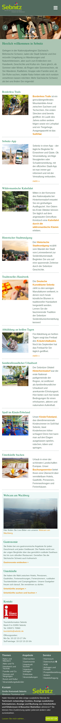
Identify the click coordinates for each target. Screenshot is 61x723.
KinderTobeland (48, 417)
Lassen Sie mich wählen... (13, 718)
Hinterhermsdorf (41, 371)
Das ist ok (51, 718)
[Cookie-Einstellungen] (56, 662)
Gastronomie (29, 662)
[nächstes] (56, 27)
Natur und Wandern (7, 660)
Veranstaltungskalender (13, 682)
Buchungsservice (42, 469)
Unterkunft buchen (27, 665)
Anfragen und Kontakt (50, 668)
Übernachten (29, 659)
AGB (46, 664)
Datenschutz (49, 662)
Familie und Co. (10, 671)
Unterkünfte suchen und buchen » (20, 593)
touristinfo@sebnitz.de (14, 631)
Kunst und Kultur (10, 679)
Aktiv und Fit (8, 664)
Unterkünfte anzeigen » (15, 588)
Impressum (49, 659)
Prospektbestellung (52, 672)
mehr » (36, 181)
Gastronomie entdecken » (16, 562)
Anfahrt (47, 675)
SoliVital (37, 134)
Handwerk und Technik (9, 667)
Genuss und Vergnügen (8, 675)
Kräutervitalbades (46, 341)
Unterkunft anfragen (27, 670)
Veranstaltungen (30, 677)
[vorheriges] (5, 27)
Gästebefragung (51, 678)
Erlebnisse (27, 674)
